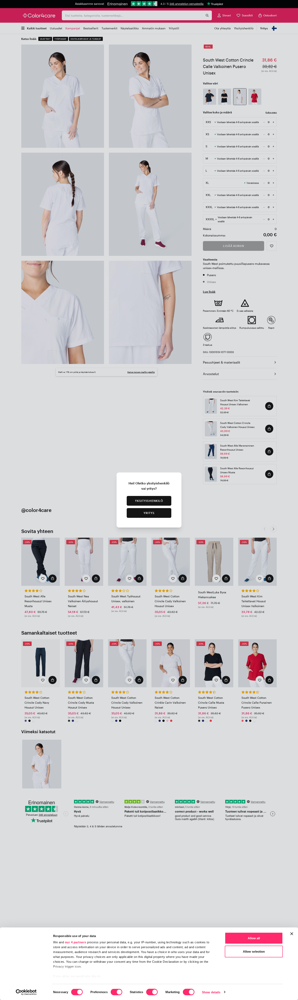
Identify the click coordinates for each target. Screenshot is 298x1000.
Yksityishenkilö (149, 500)
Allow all (254, 938)
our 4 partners (75, 942)
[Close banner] (291, 933)
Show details (211, 992)
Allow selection (254, 951)
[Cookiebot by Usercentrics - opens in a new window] (26, 992)
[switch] (116, 992)
